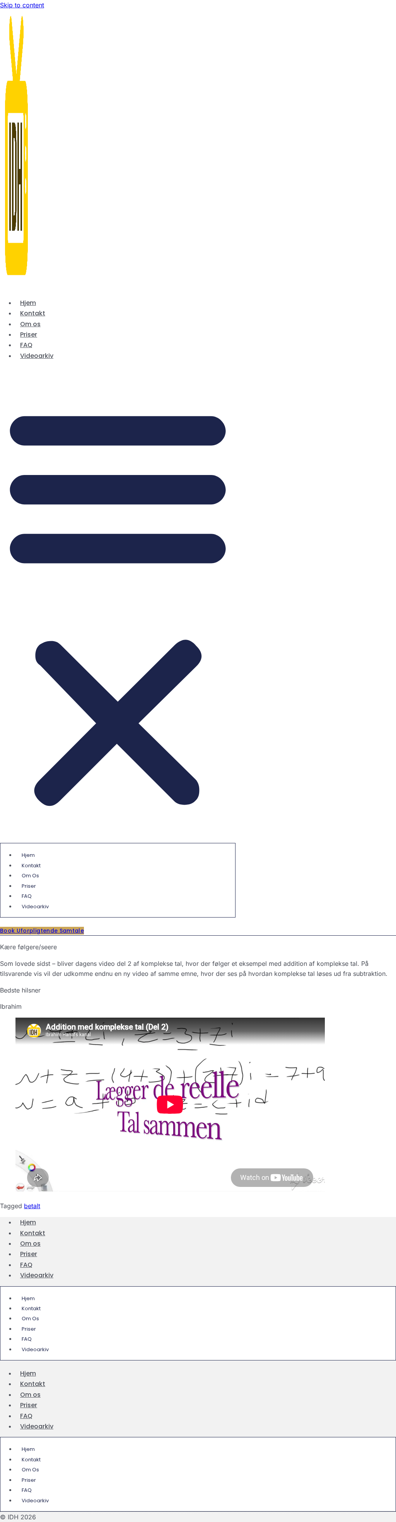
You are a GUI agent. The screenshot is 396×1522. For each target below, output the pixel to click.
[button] (118, 605)
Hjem (28, 302)
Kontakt (32, 313)
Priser (28, 334)
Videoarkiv (36, 355)
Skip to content (22, 5)
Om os (30, 324)
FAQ (26, 344)
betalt (32, 1206)
